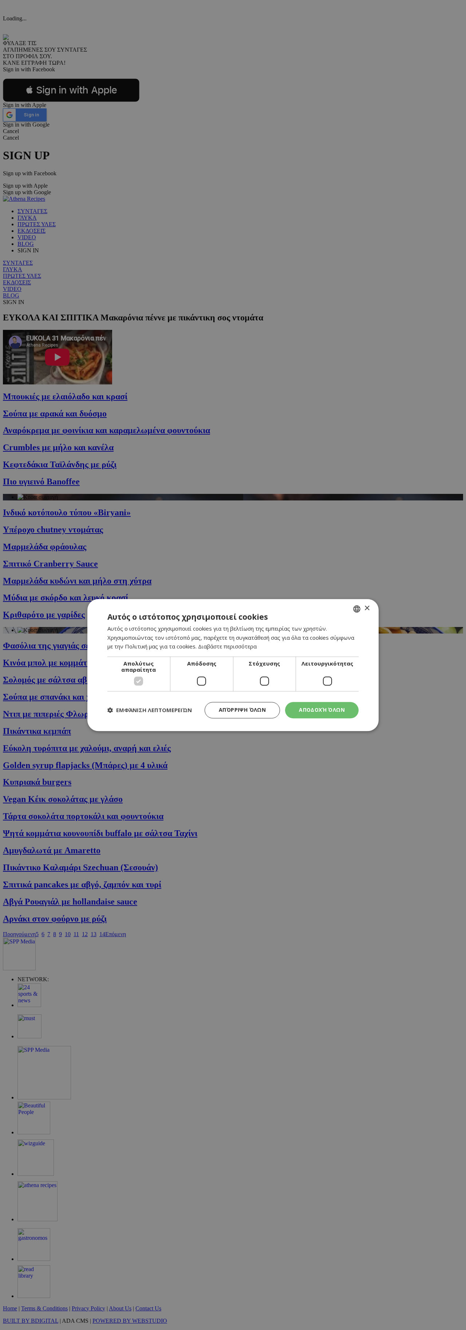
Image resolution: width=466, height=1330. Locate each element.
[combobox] (356, 608)
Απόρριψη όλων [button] (242, 709)
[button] (149, 710)
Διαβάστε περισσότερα (227, 646)
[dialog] (233, 665)
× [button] (367, 608)
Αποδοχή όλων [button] (322, 709)
